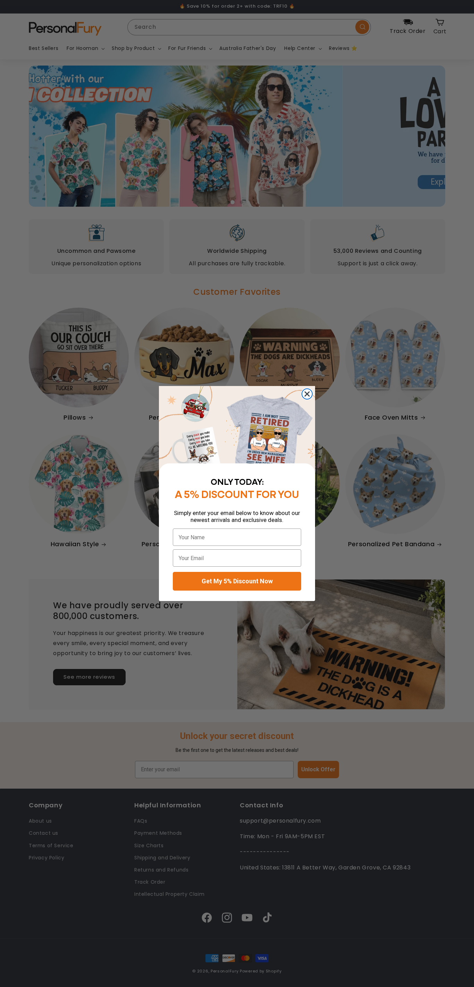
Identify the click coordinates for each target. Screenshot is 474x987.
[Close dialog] (307, 394)
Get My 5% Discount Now (237, 581)
